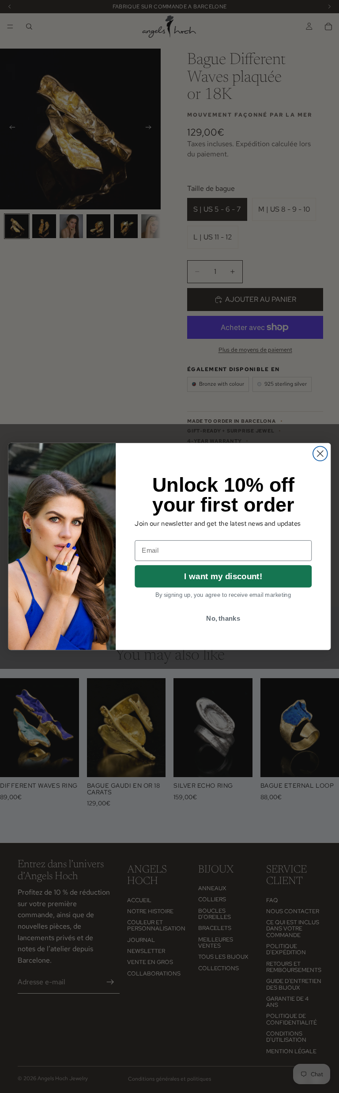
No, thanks (223, 618)
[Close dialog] (320, 453)
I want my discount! (223, 576)
